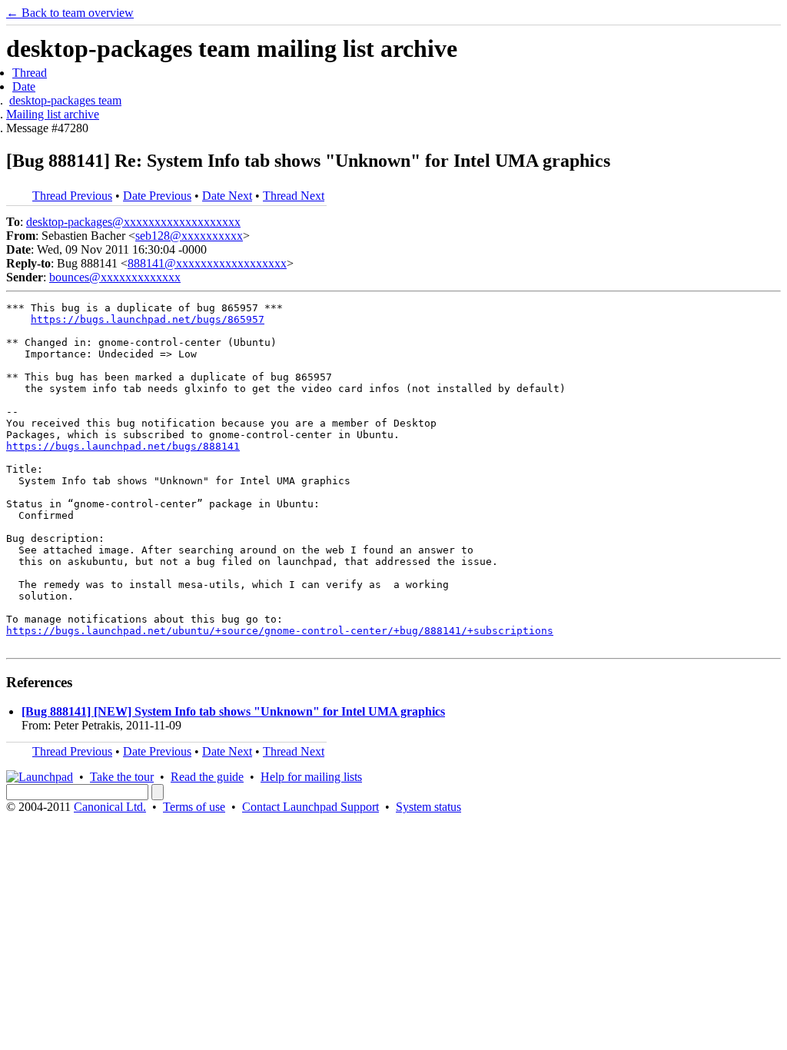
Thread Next (293, 195)
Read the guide (207, 776)
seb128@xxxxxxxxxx (189, 235)
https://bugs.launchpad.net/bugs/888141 (123, 446)
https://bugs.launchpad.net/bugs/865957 (147, 319)
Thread (29, 72)
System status (428, 806)
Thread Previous (72, 195)
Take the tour (122, 776)
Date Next (227, 195)
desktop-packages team (65, 100)
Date (23, 86)
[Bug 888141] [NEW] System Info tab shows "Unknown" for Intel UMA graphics (233, 711)
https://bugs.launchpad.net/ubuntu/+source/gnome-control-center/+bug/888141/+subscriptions (279, 630)
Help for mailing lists (311, 776)
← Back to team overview (70, 12)
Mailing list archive (52, 114)
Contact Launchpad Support (310, 806)
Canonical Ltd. (110, 806)
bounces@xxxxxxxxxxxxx (115, 277)
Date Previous (157, 195)
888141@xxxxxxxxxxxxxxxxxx (207, 263)
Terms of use (194, 806)
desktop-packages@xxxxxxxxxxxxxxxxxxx (133, 221)
